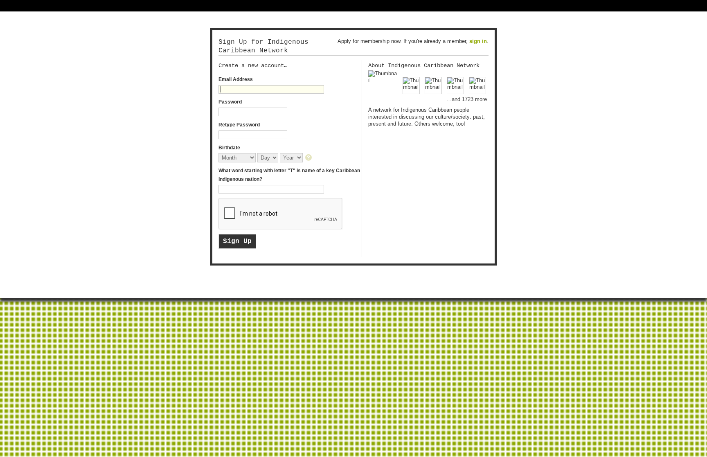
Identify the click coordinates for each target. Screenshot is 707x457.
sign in (478, 41)
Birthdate (229, 148)
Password (230, 102)
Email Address (235, 79)
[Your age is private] (309, 158)
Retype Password (239, 125)
